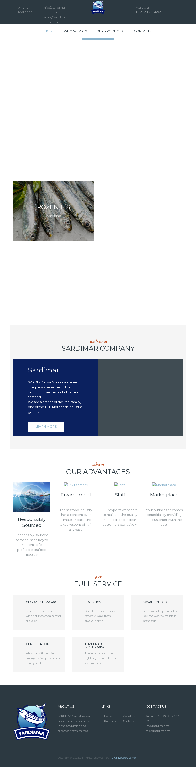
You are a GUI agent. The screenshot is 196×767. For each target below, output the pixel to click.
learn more (46, 426)
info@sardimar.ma (157, 726)
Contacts (128, 721)
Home (108, 716)
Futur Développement (124, 757)
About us (129, 716)
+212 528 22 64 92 (148, 12)
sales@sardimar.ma (158, 731)
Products (110, 721)
